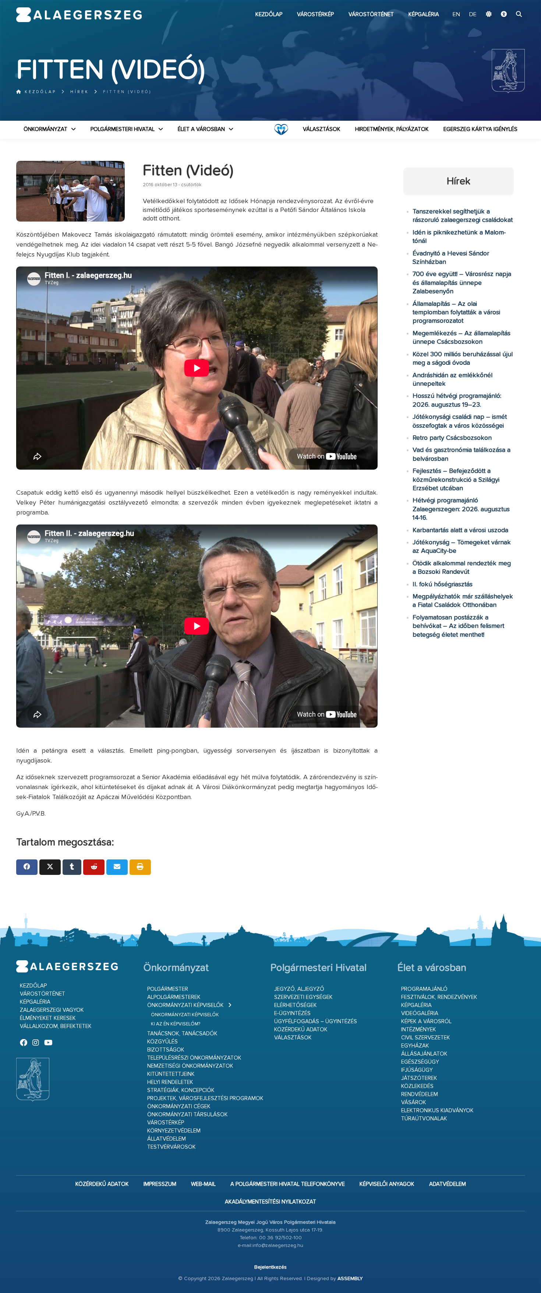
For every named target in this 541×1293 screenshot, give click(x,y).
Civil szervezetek (425, 1038)
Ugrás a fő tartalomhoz (506, 3)
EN (456, 15)
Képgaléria (424, 14)
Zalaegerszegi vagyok (52, 1010)
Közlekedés (417, 1086)
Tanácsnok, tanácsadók (182, 1033)
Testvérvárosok (171, 1147)
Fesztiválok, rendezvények (439, 997)
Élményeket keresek (48, 1018)
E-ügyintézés (292, 1013)
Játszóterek (419, 1078)
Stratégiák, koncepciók (181, 1090)
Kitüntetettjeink (171, 1074)
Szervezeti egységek (303, 997)
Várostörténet (371, 14)
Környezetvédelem (174, 1131)
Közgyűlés (162, 1042)
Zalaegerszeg (79, 14)
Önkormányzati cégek (179, 1106)
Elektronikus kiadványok (437, 1110)
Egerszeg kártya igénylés (480, 129)
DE (473, 15)
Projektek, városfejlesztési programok (205, 1098)
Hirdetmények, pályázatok (392, 129)
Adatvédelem (447, 1184)
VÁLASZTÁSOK (321, 129)
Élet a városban (201, 129)
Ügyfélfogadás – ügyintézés (315, 1021)
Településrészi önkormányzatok (194, 1058)
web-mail (203, 1184)
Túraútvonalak (424, 1118)
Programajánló (424, 989)
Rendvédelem (419, 1094)
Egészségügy (420, 1062)
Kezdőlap (268, 14)
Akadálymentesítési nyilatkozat (270, 1202)
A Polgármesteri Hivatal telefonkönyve (287, 1184)
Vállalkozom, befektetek (56, 1026)
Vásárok (413, 1102)
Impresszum (160, 1184)
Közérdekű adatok (301, 1029)
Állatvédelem (166, 1139)
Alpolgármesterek (174, 997)
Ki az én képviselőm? (175, 1024)
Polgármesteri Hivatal (123, 129)
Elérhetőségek (295, 1005)
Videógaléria (419, 1013)
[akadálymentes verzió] (504, 15)
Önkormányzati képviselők (185, 1005)
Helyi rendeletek (170, 1082)
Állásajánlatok (424, 1054)
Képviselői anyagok (387, 1184)
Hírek (79, 92)
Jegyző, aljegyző (299, 989)
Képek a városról (426, 1021)
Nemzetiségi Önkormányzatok (190, 1066)
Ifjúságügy (417, 1070)
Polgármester (167, 989)
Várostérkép (315, 14)
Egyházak (415, 1046)
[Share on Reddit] (94, 867)
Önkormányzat (45, 129)
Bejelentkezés (270, 1267)
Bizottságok (165, 1050)
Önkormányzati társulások (187, 1114)
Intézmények (418, 1029)
